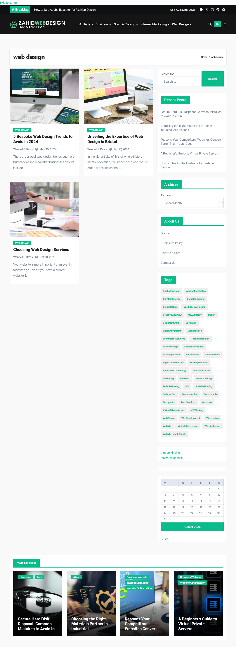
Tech (39, 577)
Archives (166, 195)
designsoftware (171, 322)
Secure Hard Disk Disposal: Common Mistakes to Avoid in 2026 (36, 626)
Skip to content (9, 2)
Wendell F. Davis (23, 149)
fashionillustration (193, 346)
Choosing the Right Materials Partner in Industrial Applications (89, 626)
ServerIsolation (189, 394)
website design (212, 426)
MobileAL (185, 378)
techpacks (168, 402)
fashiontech (192, 354)
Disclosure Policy (172, 243)
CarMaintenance (172, 299)
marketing (168, 378)
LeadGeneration (201, 370)
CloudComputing (195, 299)
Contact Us (168, 262)
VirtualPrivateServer (173, 410)
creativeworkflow (172, 314)
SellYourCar (169, 394)
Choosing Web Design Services (41, 249)
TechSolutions (188, 402)
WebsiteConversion (188, 426)
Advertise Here (171, 253)
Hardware (25, 577)
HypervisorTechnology (175, 370)
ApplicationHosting (196, 291)
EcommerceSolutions (174, 338)
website (167, 426)
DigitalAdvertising (172, 330)
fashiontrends (212, 354)
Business (102, 24)
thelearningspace (172, 458)
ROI (187, 386)
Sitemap (166, 233)
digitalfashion (195, 330)
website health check (174, 434)
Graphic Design (125, 24)
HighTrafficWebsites (173, 362)
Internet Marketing (154, 24)
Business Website (137, 577)
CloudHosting (170, 306)
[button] (224, 24)
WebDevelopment (190, 418)
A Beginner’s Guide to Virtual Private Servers (190, 153)
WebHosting (212, 418)
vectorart (207, 402)
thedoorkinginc (170, 452)
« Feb (165, 539)
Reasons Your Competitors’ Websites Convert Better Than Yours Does (141, 629)
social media (210, 394)
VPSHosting (197, 410)
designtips (191, 322)
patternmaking (204, 378)
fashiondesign (170, 346)
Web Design (181, 24)
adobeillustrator (171, 291)
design (211, 314)
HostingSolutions (198, 362)
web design (169, 418)
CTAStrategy (195, 314)
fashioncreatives (200, 338)
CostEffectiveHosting (194, 306)
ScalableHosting (203, 386)
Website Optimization (139, 588)
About (76, 577)
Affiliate (85, 24)
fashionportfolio (171, 354)
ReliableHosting (171, 386)
